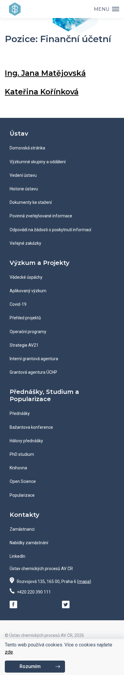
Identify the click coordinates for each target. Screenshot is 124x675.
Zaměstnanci (22, 529)
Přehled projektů (25, 317)
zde (9, 652)
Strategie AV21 (24, 345)
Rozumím (30, 666)
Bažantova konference (31, 427)
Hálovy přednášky (26, 440)
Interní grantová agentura (34, 358)
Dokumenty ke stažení (31, 202)
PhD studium (22, 454)
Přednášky (20, 413)
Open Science (23, 481)
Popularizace (22, 495)
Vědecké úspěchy (26, 277)
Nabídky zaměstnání (29, 542)
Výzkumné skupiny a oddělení (38, 161)
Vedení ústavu (23, 175)
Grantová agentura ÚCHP (33, 372)
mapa (84, 581)
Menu (102, 9)
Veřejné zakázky (25, 243)
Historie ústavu (24, 188)
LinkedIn (17, 556)
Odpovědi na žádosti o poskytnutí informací (50, 229)
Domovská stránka (27, 148)
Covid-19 (18, 304)
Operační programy (28, 331)
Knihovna (18, 467)
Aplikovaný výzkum (28, 290)
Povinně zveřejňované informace (41, 215)
